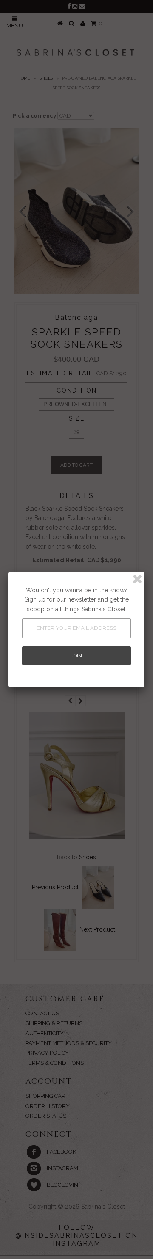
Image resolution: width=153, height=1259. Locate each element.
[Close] (137, 579)
